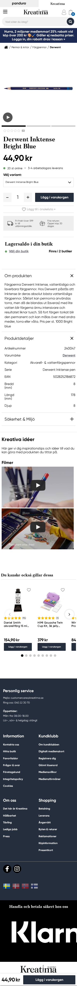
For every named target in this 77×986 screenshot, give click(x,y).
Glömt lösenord (48, 765)
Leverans (44, 815)
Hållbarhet (9, 815)
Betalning (44, 808)
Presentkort (46, 850)
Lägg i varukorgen (54, 197)
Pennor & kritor (20, 47)
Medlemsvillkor (48, 772)
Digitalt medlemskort (51, 751)
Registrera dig (47, 758)
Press (6, 836)
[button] (7, 197)
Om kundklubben (49, 744)
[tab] (14, 126)
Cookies (8, 786)
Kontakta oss (11, 744)
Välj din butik (19, 251)
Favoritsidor (10, 758)
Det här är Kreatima (15, 808)
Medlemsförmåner (50, 779)
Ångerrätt (45, 822)
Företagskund (11, 772)
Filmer (7, 462)
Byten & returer (48, 829)
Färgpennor (39, 47)
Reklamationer (47, 836)
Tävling (7, 822)
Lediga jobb (10, 829)
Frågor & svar (11, 765)
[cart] (71, 12)
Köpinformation (48, 843)
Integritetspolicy (13, 779)
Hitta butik (9, 751)
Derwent (55, 47)
